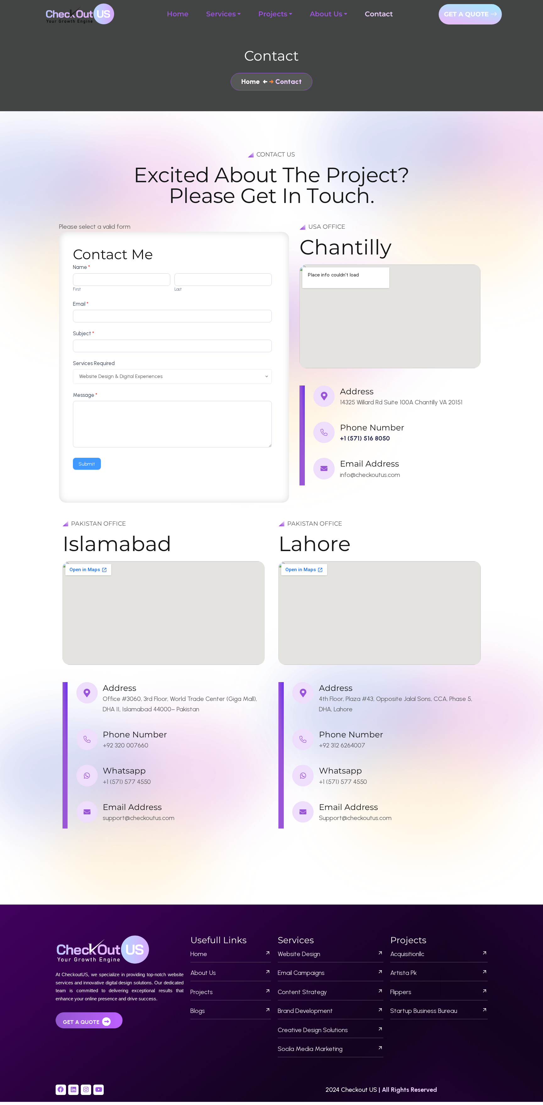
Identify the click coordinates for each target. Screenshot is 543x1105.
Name (81, 267)
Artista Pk (403, 972)
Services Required (94, 363)
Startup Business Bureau (423, 1011)
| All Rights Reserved (408, 1089)
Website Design (299, 954)
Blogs (197, 1011)
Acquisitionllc (407, 954)
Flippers (400, 992)
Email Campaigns (301, 972)
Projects (201, 992)
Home (198, 954)
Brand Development (305, 1011)
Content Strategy (302, 992)
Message (85, 395)
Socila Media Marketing (310, 1049)
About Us (203, 972)
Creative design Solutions (313, 1030)
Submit (87, 464)
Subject (83, 333)
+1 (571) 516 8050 (365, 438)
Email (80, 304)
